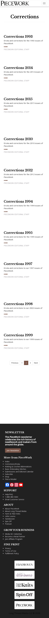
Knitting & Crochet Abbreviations (18, 466)
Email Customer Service (14, 499)
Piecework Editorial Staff (16, 49)
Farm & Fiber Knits (12, 514)
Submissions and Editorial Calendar (19, 471)
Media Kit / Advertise (13, 534)
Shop (7, 476)
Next (36, 363)
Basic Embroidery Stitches (15, 469)
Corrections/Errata (12, 464)
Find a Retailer (11, 479)
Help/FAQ (9, 494)
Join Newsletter (13, 450)
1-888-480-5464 (11, 497)
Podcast (8, 524)
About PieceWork (12, 508)
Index (7, 461)
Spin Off (8, 521)
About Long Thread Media (15, 511)
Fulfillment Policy (12, 553)
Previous (14, 363)
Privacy (8, 548)
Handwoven (10, 519)
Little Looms (10, 516)
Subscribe (9, 474)
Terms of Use (10, 551)
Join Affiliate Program (13, 539)
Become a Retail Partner (15, 536)
